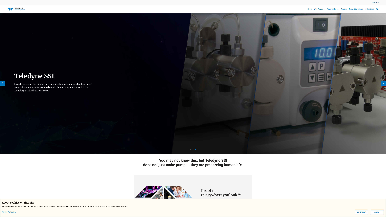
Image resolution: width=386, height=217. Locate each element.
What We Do (331, 9)
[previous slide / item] (2, 83)
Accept (376, 212)
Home (309, 9)
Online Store (369, 9)
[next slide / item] (383, 83)
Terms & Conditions (356, 9)
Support (344, 9)
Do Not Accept (361, 212)
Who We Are (318, 9)
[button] (190, 149)
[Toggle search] (377, 9)
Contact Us (375, 2)
